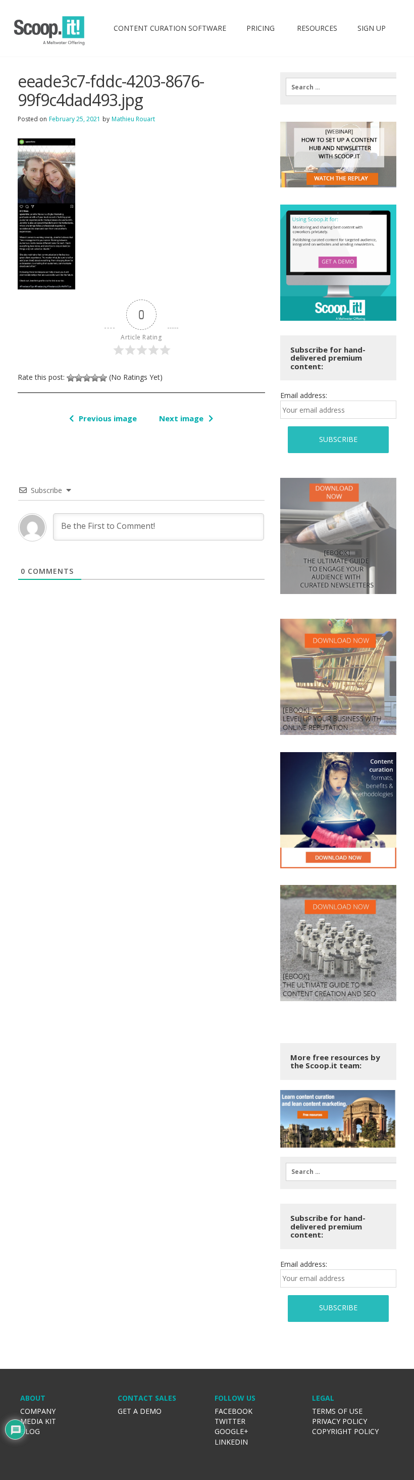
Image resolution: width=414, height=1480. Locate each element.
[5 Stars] (103, 378)
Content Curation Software (170, 28)
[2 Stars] (79, 378)
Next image (181, 418)
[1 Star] (71, 378)
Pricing (260, 28)
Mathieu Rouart (133, 119)
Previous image (108, 418)
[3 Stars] (87, 378)
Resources (316, 28)
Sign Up (371, 28)
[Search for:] (338, 87)
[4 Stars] (95, 378)
